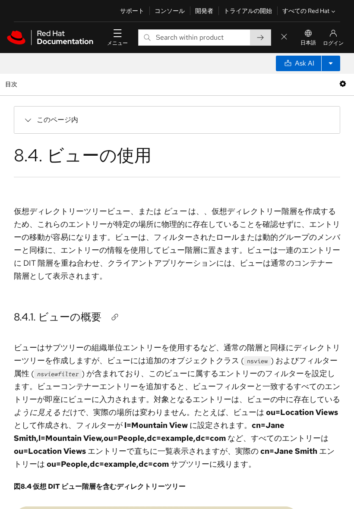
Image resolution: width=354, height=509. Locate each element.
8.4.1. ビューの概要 (57, 317)
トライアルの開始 (248, 11)
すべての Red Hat (305, 11)
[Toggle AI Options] (330, 63)
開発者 (204, 11)
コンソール (170, 11)
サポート (132, 11)
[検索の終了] (284, 37)
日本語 (308, 42)
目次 (12, 84)
